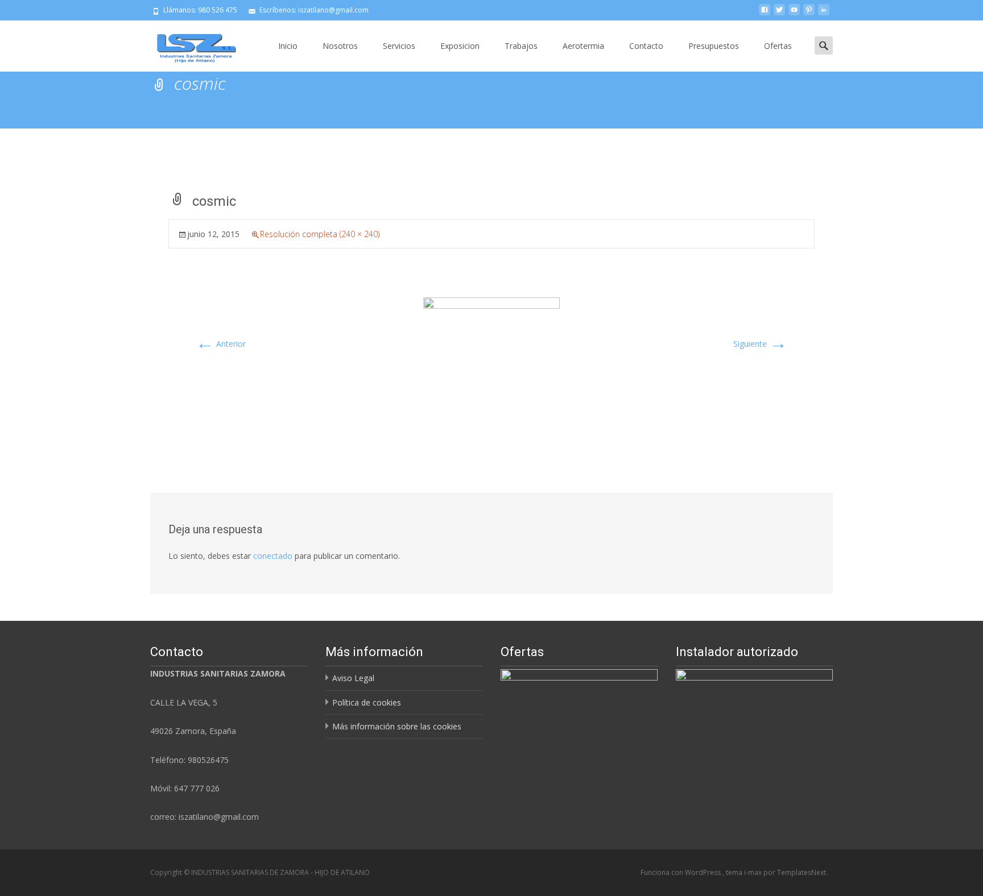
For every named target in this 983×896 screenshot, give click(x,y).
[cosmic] (491, 364)
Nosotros (340, 45)
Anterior (221, 343)
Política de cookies (366, 702)
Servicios (399, 45)
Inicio (288, 45)
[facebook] (764, 14)
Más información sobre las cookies (396, 726)
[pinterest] (809, 14)
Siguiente (760, 343)
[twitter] (779, 14)
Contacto (646, 45)
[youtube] (794, 14)
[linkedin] (823, 14)
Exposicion (460, 45)
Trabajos (521, 45)
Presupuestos (713, 45)
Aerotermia (583, 45)
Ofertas (778, 45)
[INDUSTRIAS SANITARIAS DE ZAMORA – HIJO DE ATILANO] (187, 43)
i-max (753, 872)
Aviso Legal (353, 678)
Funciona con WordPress (681, 872)
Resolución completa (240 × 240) (319, 234)
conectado (272, 555)
